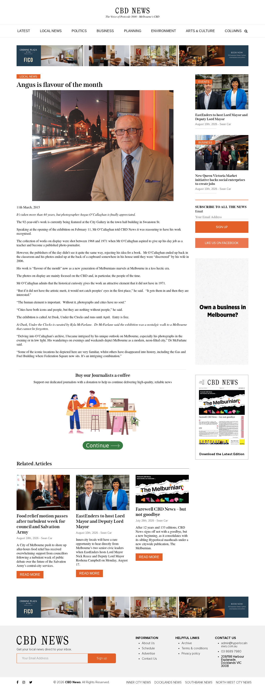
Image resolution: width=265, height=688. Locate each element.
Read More (30, 574)
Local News (51, 31)
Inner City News (138, 682)
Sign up (222, 227)
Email (199, 211)
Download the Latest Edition (221, 454)
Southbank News (198, 682)
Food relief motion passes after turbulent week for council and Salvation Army (42, 524)
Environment (163, 31)
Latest (23, 31)
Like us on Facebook (221, 243)
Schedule (148, 648)
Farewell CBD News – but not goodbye (161, 511)
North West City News (234, 682)
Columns (233, 31)
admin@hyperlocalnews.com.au (234, 645)
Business (105, 31)
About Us (148, 643)
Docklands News (168, 682)
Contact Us (149, 658)
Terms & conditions (195, 648)
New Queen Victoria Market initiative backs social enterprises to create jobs (220, 179)
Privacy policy (191, 653)
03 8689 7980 (231, 651)
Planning (132, 31)
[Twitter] (30, 682)
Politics (79, 31)
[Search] (245, 31)
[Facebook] (17, 682)
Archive (187, 643)
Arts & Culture (200, 31)
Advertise (148, 653)
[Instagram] (23, 682)
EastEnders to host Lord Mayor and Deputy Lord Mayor (100, 521)
